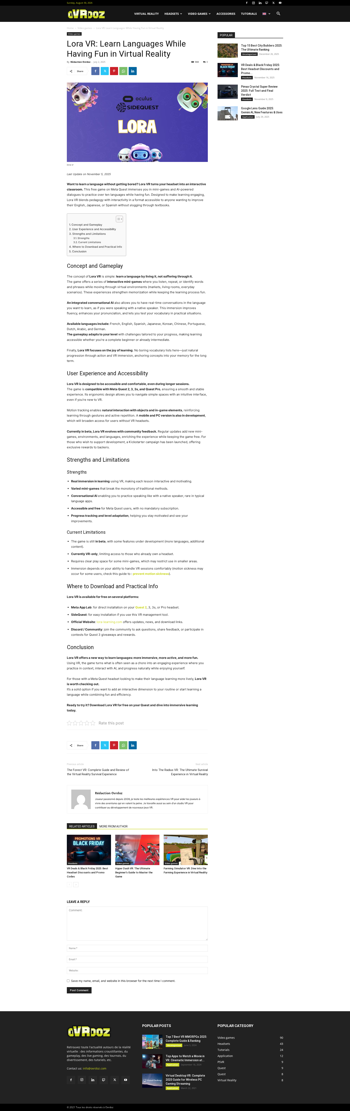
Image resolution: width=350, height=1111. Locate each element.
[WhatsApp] (123, 71)
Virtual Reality (146, 14)
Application (247, 116)
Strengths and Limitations (89, 233)
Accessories (226, 14)
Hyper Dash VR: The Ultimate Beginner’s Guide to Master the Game (134, 872)
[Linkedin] (260, 3)
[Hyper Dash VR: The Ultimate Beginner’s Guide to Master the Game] (137, 850)
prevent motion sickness (151, 574)
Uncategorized (249, 54)
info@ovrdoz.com (94, 1068)
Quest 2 (141, 607)
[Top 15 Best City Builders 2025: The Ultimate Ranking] (228, 51)
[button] (278, 14)
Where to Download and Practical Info (97, 246)
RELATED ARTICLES (82, 826)
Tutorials (249, 14)
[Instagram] (253, 3)
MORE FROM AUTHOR (113, 826)
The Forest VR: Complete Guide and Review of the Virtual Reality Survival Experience (98, 772)
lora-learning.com (109, 622)
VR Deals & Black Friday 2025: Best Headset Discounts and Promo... (260, 69)
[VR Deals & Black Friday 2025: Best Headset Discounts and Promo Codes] (89, 850)
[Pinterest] (114, 71)
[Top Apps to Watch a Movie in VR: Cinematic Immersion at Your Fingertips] (152, 1061)
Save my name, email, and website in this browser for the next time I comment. (123, 980)
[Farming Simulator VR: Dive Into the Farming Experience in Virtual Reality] (186, 850)
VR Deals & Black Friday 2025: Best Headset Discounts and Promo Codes (87, 872)
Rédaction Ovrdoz (80, 61)
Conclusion (79, 251)
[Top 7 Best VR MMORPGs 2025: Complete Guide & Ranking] (152, 1042)
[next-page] (75, 884)
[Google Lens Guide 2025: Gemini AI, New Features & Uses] (228, 113)
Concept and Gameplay (86, 224)
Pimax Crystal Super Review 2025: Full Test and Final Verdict (259, 90)
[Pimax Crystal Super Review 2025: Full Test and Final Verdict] (228, 92)
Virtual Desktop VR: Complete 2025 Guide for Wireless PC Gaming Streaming (185, 1079)
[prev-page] (69, 884)
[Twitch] (267, 3)
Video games (197, 14)
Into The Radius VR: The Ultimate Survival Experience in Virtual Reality (180, 772)
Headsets (171, 14)
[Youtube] (280, 3)
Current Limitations (89, 242)
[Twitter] (273, 3)
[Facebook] (247, 3)
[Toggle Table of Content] (117, 219)
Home (70, 28)
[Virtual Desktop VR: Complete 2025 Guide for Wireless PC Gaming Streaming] (152, 1081)
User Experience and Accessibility (94, 229)
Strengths (83, 238)
